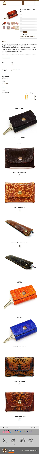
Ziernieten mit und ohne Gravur (23, 440)
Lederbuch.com (23, 450)
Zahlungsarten (4, 441)
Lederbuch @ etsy (35, 450)
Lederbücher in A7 (13, 441)
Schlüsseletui (28, 36)
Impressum (37, 0)
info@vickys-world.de (6, 83)
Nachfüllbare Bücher (13, 443)
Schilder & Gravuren (22, 442)
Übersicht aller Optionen (22, 438)
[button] (17, 9)
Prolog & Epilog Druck (22, 443)
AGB (3, 438)
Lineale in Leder (30, 443)
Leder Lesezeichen (30, 441)
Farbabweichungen (13, 69)
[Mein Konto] (34, 3)
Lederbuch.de (31, 450)
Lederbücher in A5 (13, 439)
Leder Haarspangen (30, 438)
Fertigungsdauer (12, 450)
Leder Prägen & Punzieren (22, 441)
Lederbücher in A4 (13, 438)
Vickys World (12, 64)
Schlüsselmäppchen (32, 36)
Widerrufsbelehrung (5, 442)
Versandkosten (20, 211)
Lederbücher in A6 (13, 440)
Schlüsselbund (24, 36)
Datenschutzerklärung (5, 443)
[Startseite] (4, 3)
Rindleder (21, 36)
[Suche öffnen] (36, 3)
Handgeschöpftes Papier (30, 439)
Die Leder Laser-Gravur (22, 439)
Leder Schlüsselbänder (30, 442)
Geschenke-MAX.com (27, 450)
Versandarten (4, 440)
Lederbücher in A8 (13, 442)
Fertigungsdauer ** (17, 69)
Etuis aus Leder (29, 440)
